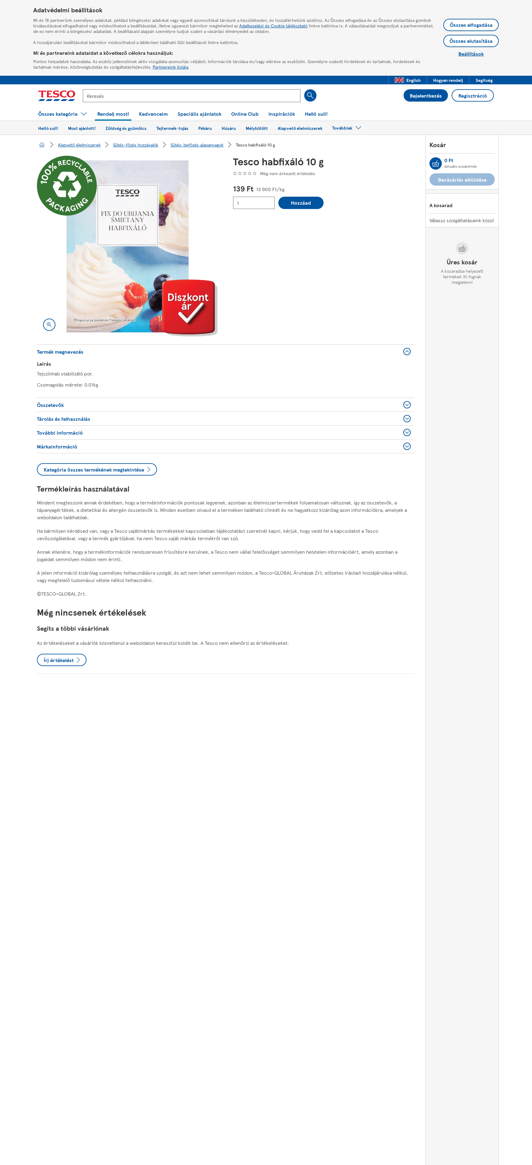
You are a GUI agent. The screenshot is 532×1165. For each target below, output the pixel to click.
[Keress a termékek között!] (310, 95)
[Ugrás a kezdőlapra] (56, 95)
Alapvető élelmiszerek (79, 145)
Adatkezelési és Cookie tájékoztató (273, 25)
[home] (42, 145)
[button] (408, 80)
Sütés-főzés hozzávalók (135, 145)
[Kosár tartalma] (435, 163)
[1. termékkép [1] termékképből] (127, 246)
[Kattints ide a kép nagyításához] (49, 325)
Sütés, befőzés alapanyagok (197, 145)
